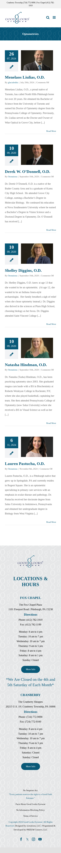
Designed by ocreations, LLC (28, 826)
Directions (30, 614)
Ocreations (12, 176)
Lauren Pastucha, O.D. (33, 447)
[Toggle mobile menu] (54, 17)
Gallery (41, 60)
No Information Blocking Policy (30, 810)
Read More (51, 131)
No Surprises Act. (30, 790)
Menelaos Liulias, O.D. (33, 60)
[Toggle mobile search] (47, 17)
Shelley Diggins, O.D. (33, 254)
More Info (30, 669)
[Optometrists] (37, 60)
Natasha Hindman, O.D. (33, 348)
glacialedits (13, 82)
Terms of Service (30, 816)
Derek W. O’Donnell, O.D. (33, 155)
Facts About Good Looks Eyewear (30, 804)
